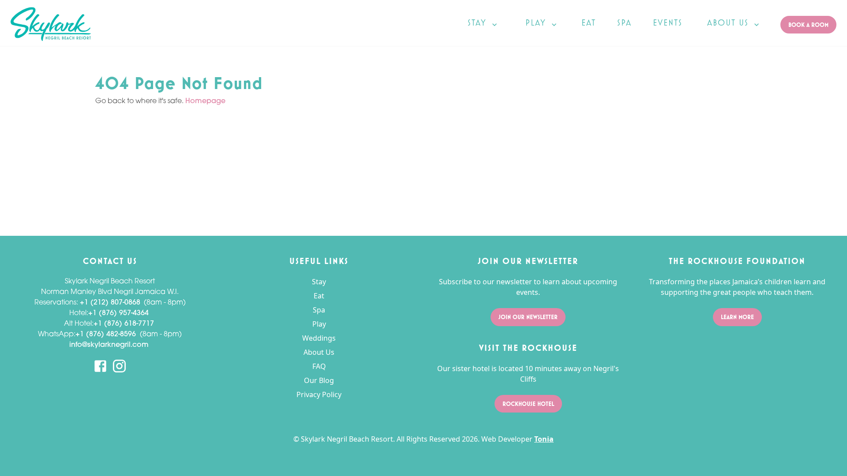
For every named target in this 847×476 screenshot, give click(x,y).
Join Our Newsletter (528, 316)
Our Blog (319, 380)
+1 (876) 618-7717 (124, 323)
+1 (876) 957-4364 (118, 313)
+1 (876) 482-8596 (105, 334)
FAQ (319, 366)
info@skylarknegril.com (109, 345)
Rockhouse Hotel (528, 403)
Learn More (737, 316)
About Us (319, 352)
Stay (319, 281)
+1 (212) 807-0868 (110, 302)
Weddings (319, 338)
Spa (319, 310)
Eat (319, 296)
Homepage (205, 101)
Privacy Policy (318, 394)
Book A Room (808, 24)
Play (319, 324)
